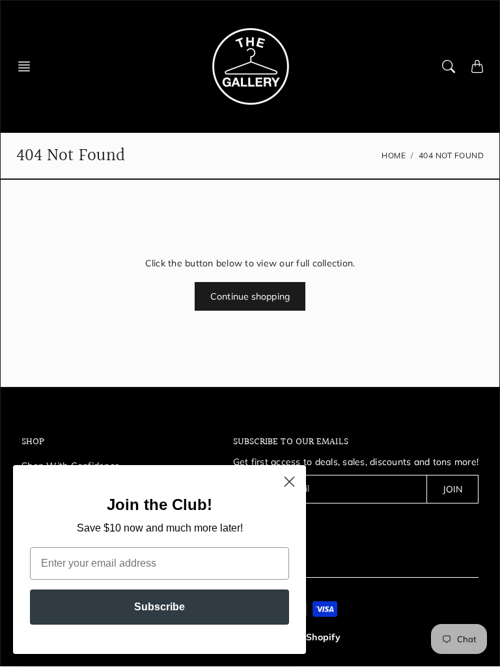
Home (394, 155)
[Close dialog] (289, 481)
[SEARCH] (448, 66)
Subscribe (159, 606)
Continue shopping (250, 296)
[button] (28, 66)
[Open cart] (477, 66)
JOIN (452, 489)
